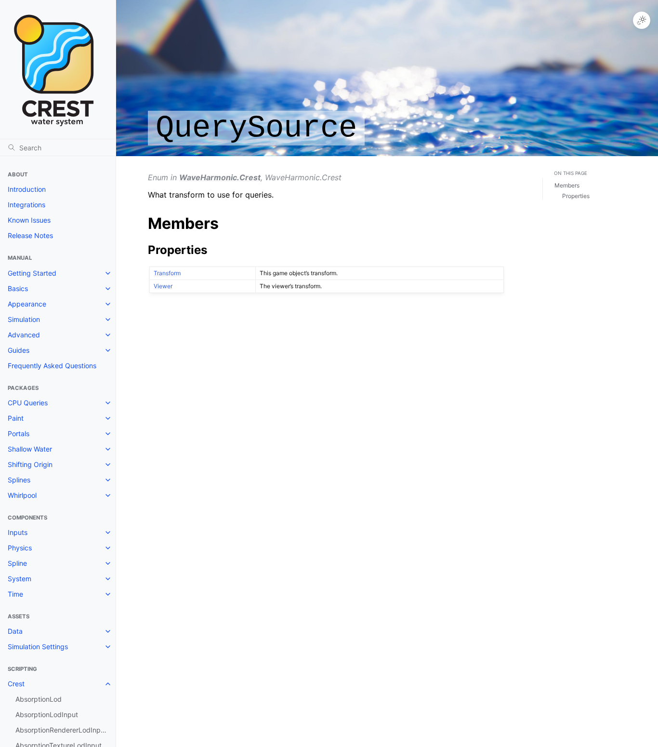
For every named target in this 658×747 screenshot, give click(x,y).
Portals (18, 433)
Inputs (17, 532)
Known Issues (29, 220)
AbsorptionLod (38, 699)
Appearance (27, 304)
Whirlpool (22, 495)
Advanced (24, 335)
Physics (20, 548)
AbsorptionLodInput (46, 714)
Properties (576, 196)
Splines (19, 480)
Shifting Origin (30, 464)
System (19, 578)
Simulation (24, 319)
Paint (16, 418)
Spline (17, 563)
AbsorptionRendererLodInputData (65, 730)
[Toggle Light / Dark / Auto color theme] (641, 20)
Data (15, 631)
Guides (18, 350)
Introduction (27, 189)
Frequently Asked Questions (52, 365)
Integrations (26, 204)
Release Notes (30, 235)
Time (15, 594)
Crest (16, 684)
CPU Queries (28, 403)
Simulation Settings (38, 646)
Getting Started (32, 273)
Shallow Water (30, 449)
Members (566, 185)
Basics (18, 288)
